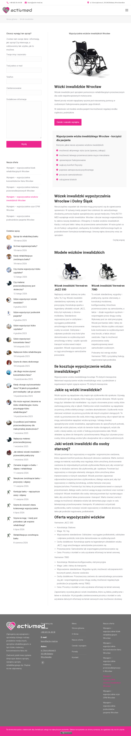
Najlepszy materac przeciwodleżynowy (22, 440)
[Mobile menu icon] (126, 10)
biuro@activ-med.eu (35, 3)
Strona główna (78, 628)
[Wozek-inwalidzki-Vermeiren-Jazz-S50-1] (71, 272)
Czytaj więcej (119, 240)
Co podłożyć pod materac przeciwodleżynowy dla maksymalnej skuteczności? (26, 425)
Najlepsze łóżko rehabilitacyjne (27, 352)
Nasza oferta (77, 640)
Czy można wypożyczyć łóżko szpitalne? (26, 271)
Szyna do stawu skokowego (26, 362)
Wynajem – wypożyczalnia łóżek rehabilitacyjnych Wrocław (20, 170)
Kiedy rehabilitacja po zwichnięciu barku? (22, 258)
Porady (75, 651)
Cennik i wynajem (79, 646)
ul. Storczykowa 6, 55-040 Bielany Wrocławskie (48, 653)
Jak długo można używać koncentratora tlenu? (24, 373)
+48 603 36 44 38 (16, 3)
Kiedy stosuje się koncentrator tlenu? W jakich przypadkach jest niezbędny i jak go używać (27, 388)
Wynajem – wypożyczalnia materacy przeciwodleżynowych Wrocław (22, 189)
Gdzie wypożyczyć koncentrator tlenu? (21, 341)
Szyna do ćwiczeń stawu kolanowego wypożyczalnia (25, 507)
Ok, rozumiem (66, 733)
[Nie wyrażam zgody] (128, 731)
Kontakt (75, 657)
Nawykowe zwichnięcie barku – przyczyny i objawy (27, 480)
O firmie (75, 634)
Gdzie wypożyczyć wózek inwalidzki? (25, 301)
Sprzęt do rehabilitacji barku (25, 236)
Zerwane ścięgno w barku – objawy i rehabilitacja (25, 467)
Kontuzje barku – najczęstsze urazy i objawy (26, 493)
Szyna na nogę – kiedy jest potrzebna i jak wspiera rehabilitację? (25, 521)
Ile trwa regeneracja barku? (25, 246)
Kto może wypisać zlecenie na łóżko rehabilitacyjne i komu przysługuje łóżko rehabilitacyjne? (27, 406)
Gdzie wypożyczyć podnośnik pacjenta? (26, 314)
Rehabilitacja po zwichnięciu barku (25, 537)
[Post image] (9, 237)
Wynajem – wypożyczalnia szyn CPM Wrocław (23, 208)
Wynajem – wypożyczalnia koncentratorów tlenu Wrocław (19, 179)
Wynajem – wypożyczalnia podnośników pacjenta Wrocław (20, 218)
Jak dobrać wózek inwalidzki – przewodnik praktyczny (27, 454)
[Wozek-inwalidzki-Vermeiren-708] (108, 272)
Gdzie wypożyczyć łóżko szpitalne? (24, 327)
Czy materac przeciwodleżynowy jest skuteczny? (24, 286)
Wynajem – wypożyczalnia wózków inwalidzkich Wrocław (22, 199)
